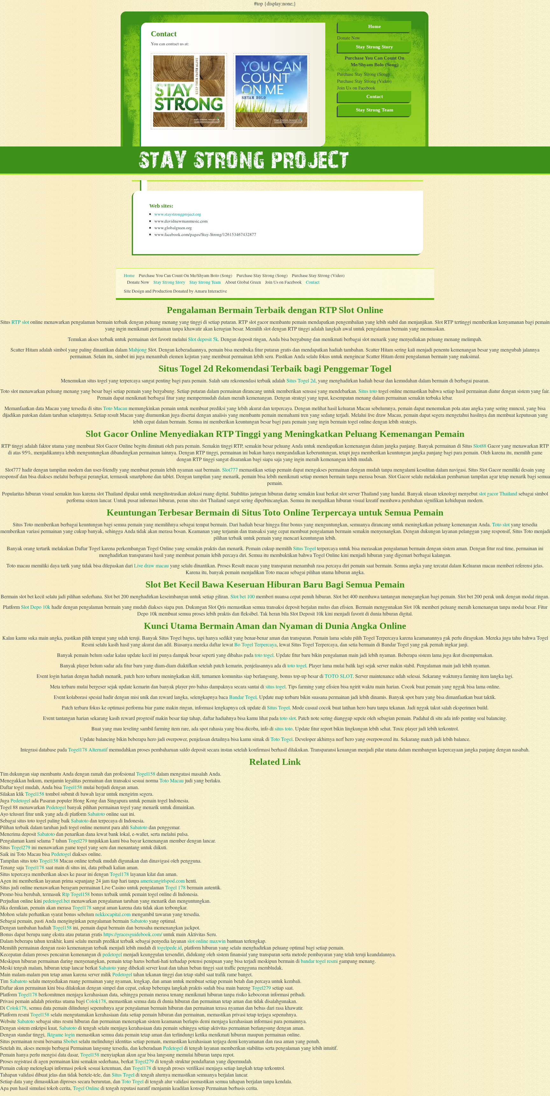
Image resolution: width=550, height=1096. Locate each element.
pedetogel (112, 954)
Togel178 (34, 867)
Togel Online (86, 1088)
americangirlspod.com (162, 880)
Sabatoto (96, 813)
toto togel (264, 654)
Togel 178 (175, 887)
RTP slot (20, 321)
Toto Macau (115, 408)
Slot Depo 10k (35, 606)
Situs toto (367, 391)
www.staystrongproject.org (177, 214)
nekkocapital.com (112, 914)
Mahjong (138, 349)
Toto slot (501, 524)
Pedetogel (20, 800)
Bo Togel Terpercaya (255, 644)
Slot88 (479, 445)
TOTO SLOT (339, 676)
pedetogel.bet (56, 900)
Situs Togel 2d (300, 380)
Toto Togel (282, 739)
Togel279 (77, 840)
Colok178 (96, 1001)
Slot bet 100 (242, 596)
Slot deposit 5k (203, 339)
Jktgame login (61, 1034)
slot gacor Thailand (498, 493)
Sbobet (70, 1041)
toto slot (288, 718)
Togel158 (145, 773)
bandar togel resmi (319, 960)
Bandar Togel (243, 697)
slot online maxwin (206, 940)
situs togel (275, 686)
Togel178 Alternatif (88, 749)
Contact (374, 96)
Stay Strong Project (243, 159)
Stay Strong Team (205, 282)
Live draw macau (151, 565)
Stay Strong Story (374, 46)
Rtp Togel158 (76, 894)
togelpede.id (169, 947)
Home (374, 26)
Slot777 (230, 469)
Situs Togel (304, 548)
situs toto (284, 728)
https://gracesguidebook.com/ (132, 934)
